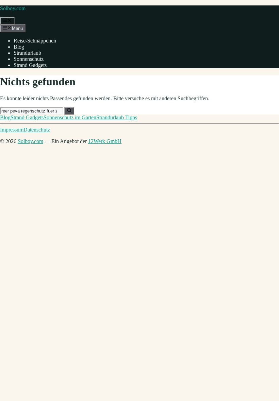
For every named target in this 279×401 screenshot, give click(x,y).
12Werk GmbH (104, 141)
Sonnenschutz (29, 59)
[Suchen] (69, 111)
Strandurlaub (27, 53)
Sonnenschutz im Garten (70, 117)
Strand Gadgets (30, 65)
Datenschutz (36, 130)
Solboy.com (13, 8)
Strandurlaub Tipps (116, 117)
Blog (19, 47)
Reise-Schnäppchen (35, 40)
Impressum (11, 130)
